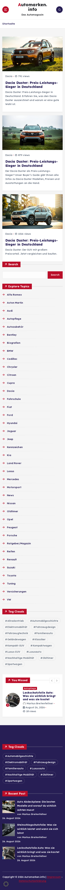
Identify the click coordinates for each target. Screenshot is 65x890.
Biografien (13, 342)
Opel (10, 519)
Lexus (10, 471)
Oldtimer (12, 511)
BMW (10, 350)
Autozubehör (15, 326)
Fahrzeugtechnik (17, 633)
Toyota (11, 575)
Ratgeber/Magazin (19, 543)
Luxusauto (34, 651)
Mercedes (13, 479)
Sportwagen (14, 664)
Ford (10, 415)
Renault (12, 559)
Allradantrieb (15, 620)
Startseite (8, 23)
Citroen (11, 374)
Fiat (9, 407)
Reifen (11, 551)
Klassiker (40, 639)
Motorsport (14, 487)
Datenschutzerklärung (32, 880)
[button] (52, 680)
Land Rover (14, 463)
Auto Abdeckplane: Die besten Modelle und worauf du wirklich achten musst (36, 805)
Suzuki (11, 567)
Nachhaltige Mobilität (20, 657)
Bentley (11, 334)
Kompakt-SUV (15, 645)
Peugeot (12, 527)
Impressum (54, 876)
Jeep (10, 439)
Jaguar (11, 431)
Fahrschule (13, 399)
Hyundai (12, 423)
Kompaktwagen (42, 645)
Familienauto (44, 633)
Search (13, 264)
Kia (9, 455)
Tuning (11, 583)
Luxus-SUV (13, 651)
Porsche (12, 535)
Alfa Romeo (14, 294)
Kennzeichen (15, 447)
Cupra (11, 382)
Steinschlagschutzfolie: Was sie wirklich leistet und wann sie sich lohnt (37, 829)
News (10, 495)
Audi (10, 310)
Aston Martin (15, 302)
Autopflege (14, 318)
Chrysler (12, 366)
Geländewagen (16, 639)
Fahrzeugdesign (46, 627)
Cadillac (12, 358)
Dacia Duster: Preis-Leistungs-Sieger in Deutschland (31, 85)
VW (9, 599)
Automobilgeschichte (45, 620)
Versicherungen (16, 591)
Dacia (8, 76)
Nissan (11, 503)
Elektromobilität (17, 627)
